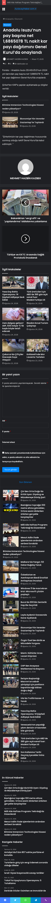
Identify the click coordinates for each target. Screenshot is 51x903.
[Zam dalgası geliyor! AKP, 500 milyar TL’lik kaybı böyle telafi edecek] (13, 314)
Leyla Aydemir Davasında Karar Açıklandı (34, 616)
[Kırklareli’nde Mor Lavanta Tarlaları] (38, 345)
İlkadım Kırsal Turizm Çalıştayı (37, 324)
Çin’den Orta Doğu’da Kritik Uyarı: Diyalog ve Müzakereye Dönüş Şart (33, 494)
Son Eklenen (25, 482)
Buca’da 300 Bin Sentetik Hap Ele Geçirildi (34, 604)
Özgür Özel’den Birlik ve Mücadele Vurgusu (33, 642)
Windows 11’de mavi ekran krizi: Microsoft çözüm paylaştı (34, 591)
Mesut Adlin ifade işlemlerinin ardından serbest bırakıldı (32, 540)
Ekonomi (18, 19)
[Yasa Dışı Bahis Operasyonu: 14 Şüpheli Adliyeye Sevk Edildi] (13, 282)
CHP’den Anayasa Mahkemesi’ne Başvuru (32, 667)
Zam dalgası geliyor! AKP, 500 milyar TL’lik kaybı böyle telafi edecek (13, 327)
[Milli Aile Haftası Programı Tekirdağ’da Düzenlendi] (11, 528)
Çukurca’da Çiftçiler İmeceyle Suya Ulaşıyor (12, 357)
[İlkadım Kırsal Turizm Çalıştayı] (38, 314)
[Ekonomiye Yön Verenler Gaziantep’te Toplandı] (10, 122)
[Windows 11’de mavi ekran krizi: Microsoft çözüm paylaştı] (11, 592)
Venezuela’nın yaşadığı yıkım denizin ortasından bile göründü (33, 727)
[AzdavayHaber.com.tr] (25, 8)
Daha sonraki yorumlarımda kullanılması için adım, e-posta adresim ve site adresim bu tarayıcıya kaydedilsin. (23, 457)
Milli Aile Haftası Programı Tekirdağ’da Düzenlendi (28, 2)
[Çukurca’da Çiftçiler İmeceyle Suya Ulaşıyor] (13, 345)
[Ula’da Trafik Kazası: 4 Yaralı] (11, 702)
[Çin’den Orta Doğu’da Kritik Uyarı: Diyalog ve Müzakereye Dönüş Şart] (11, 495)
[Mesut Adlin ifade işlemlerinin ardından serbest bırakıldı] (11, 541)
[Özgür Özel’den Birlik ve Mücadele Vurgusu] (11, 644)
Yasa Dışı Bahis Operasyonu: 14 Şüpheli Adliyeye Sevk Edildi (13, 295)
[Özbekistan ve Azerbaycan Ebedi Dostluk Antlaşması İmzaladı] (11, 578)
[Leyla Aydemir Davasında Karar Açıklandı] (11, 618)
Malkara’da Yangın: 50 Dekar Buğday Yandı (32, 563)
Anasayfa (9, 19)
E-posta (6, 431)
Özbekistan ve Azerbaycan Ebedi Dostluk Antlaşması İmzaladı (34, 577)
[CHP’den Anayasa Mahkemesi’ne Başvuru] (11, 669)
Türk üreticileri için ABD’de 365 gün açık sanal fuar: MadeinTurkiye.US (37, 295)
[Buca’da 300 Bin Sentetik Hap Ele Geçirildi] (11, 606)
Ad (4, 421)
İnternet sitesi (8, 442)
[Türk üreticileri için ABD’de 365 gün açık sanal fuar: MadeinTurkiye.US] (38, 282)
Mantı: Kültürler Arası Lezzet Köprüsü (31, 654)
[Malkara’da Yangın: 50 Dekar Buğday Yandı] (11, 566)
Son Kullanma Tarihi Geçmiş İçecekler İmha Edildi (32, 755)
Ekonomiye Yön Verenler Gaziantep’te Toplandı (33, 629)
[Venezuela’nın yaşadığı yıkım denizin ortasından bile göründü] (11, 728)
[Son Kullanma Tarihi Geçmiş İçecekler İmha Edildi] (11, 756)
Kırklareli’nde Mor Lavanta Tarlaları (36, 355)
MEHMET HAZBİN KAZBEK (17, 59)
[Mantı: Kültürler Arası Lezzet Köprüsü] (11, 657)
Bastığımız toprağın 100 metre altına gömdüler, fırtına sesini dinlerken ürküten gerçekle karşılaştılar (33, 511)
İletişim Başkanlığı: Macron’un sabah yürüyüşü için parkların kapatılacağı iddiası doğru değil (32, 684)
